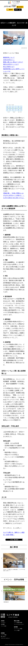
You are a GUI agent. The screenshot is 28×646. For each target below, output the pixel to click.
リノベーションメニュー (19, 624)
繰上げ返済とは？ (9, 66)
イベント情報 (16, 630)
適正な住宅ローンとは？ (11, 64)
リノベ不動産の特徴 (18, 622)
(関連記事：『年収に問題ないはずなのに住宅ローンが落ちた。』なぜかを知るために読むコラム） (13, 195)
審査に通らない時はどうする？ (13, 62)
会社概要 (3, 624)
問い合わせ (3, 636)
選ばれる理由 (16, 620)
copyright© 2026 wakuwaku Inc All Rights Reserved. (14, 644)
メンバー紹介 (3, 625)
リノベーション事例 (18, 628)
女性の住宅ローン (9, 60)
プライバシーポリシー (5, 638)
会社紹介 (3, 620)
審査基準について (9, 57)
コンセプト (3, 622)
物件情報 (16, 626)
